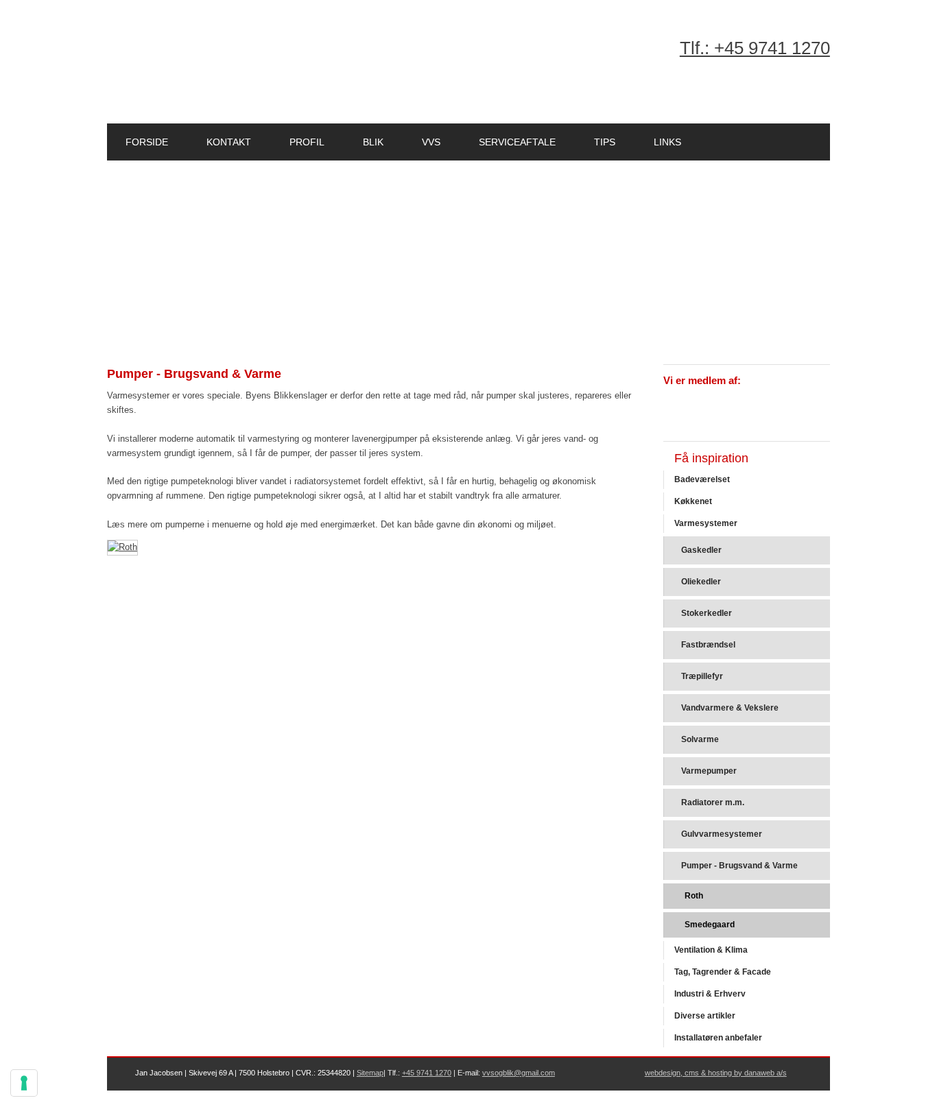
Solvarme (700, 739)
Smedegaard (710, 924)
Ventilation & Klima (711, 950)
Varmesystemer (705, 523)
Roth (694, 896)
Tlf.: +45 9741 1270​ (755, 48)
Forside (147, 141)
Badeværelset (702, 479)
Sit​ (361, 1073)
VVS (431, 141)
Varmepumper (709, 771)
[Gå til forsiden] (211, 64)
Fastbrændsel (708, 645)
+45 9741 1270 (426, 1073)
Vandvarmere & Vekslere (730, 708)
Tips (604, 141)
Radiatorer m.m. (712, 802)
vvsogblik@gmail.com (518, 1073)
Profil (306, 141)
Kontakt (228, 141)
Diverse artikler (704, 1016)
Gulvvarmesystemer (721, 834)
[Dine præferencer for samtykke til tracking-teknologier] (24, 1083)
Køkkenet (693, 501)
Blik (373, 141)
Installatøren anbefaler (718, 1038)
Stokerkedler (706, 613)
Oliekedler (701, 581)
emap (374, 1073)
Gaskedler (701, 550)
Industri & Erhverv (710, 994)
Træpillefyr (702, 676)
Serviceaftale (517, 141)
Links (667, 141)
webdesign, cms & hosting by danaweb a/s (716, 1073)
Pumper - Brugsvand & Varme (739, 865)
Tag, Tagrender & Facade (722, 972)
